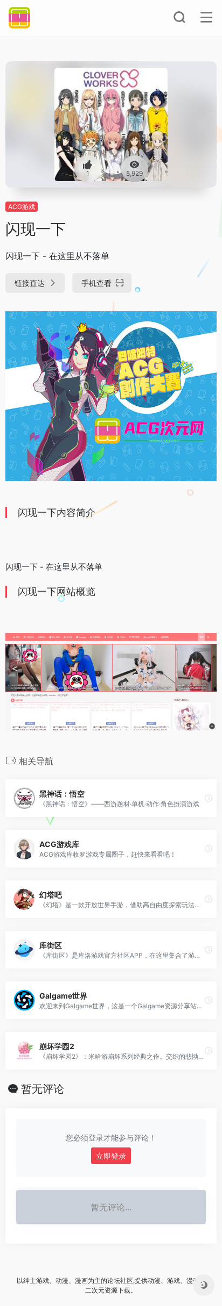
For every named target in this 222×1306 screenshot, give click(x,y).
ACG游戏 (21, 207)
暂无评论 (42, 1088)
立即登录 (111, 1155)
